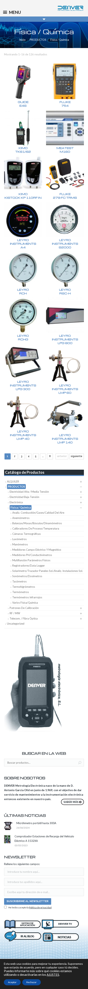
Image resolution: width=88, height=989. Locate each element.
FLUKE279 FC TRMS (65, 195)
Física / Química (20, 507)
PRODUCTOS (38, 39)
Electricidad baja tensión (24, 497)
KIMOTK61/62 (23, 149)
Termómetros (20, 592)
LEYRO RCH (23, 291)
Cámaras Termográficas (26, 533)
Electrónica (16, 502)
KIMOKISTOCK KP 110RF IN (23, 195)
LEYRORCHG (23, 337)
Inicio (22, 39)
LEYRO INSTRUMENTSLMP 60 (65, 389)
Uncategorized (15, 623)
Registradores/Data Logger (28, 565)
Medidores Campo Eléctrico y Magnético (36, 549)
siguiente (76, 456)
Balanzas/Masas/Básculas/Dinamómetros (37, 523)
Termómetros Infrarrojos (27, 597)
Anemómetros (20, 518)
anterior (62, 456)
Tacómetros (19, 581)
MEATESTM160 (65, 149)
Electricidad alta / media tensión (29, 491)
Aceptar (12, 982)
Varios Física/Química (25, 602)
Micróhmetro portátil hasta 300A (36, 823)
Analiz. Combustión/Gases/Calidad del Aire (38, 512)
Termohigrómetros (23, 586)
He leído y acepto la (30, 907)
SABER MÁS (71, 802)
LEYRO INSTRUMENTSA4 (23, 243)
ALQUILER (13, 481)
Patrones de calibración (24, 608)
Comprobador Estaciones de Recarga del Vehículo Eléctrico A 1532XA (44, 838)
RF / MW (15, 613)
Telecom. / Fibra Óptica (24, 618)
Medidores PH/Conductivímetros (32, 555)
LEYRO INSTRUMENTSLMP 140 (65, 438)
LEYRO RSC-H (65, 291)
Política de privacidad (40, 907)
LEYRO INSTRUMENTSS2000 (65, 243)
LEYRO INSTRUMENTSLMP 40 (23, 435)
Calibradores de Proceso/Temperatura (35, 528)
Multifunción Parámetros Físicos (31, 560)
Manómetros (20, 544)
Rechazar (31, 982)
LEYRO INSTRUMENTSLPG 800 (65, 339)
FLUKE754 (65, 103)
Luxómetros (19, 539)
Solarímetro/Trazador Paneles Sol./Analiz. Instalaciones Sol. (47, 570)
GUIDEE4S (23, 103)
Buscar (79, 762)
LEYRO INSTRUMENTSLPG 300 (23, 385)
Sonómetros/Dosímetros (27, 576)
